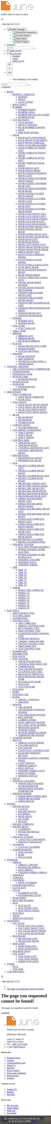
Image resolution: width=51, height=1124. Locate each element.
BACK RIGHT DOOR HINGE (32, 140)
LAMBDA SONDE (27, 720)
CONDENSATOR (21, 371)
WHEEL (16, 588)
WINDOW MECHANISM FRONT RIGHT (30, 299)
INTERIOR (12, 860)
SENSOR (16, 704)
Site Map (11, 1094)
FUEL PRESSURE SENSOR (31, 715)
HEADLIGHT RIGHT (28, 941)
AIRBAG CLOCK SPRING (31, 743)
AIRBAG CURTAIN (28, 865)
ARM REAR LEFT (27, 443)
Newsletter (11, 1113)
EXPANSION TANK (22, 374)
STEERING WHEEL (28, 565)
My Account (12, 1105)
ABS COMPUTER (27, 623)
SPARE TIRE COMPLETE (31, 590)
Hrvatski (26, 35)
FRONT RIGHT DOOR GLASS (33, 247)
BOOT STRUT (19, 104)
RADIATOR (18, 384)
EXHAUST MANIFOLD (30, 842)
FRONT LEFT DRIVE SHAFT (32, 412)
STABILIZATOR (26, 422)
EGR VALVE (18, 656)
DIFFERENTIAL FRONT (30, 458)
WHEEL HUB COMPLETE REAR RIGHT (31, 535)
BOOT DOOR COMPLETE (31, 143)
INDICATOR (18, 943)
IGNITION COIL (20, 694)
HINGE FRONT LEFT (29, 252)
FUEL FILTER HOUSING (30, 669)
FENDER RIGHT (26, 323)
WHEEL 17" (24, 603)
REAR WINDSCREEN (29, 275)
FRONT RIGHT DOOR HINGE (33, 249)
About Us (11, 1065)
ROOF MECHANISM (22, 900)
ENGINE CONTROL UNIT (31, 643)
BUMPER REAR (26, 117)
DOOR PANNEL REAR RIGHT (33, 237)
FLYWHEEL (24, 814)
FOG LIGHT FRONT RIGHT (32, 931)
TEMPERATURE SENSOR (31, 735)
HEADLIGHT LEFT (28, 938)
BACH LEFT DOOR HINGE (32, 137)
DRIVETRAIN (14, 392)
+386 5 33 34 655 (19, 1044)
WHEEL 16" (24, 600)
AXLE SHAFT (19, 402)
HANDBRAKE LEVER (29, 895)
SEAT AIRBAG (25, 870)
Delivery (11, 1068)
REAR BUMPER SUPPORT (31, 127)
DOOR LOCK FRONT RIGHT (33, 219)
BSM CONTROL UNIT (29, 631)
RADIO (16, 697)
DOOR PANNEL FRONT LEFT (33, 226)
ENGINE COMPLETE (23, 824)
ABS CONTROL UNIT (23, 613)
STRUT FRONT (26, 432)
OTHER (11, 964)
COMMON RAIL (26, 666)
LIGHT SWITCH (26, 763)
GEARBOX (18, 844)
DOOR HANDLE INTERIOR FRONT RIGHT (32, 179)
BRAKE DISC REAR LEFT (31, 488)
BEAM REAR (25, 420)
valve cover (23, 834)
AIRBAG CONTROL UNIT (31, 626)
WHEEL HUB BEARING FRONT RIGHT (30, 505)
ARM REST (18, 875)
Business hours (13, 1058)
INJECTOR (23, 684)
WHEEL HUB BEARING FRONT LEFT (30, 500)
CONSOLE (17, 877)
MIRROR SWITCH (27, 765)
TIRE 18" (22, 582)
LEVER (16, 890)
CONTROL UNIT (20, 621)
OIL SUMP (23, 819)
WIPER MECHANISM (29, 799)
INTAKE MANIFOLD (28, 832)
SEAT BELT (18, 913)
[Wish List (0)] (8, 50)
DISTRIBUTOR (20, 654)
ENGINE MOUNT (27, 811)
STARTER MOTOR (21, 738)
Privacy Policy (13, 1070)
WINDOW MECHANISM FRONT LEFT (30, 294)
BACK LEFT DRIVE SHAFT (32, 410)
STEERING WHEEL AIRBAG (32, 872)
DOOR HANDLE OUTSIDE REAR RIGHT (31, 210)
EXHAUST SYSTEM (22, 837)
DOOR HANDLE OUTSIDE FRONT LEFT (31, 199)
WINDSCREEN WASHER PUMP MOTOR (30, 789)
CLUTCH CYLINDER (29, 847)
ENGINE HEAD (20, 827)
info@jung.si (19, 1047)
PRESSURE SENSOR (28, 727)
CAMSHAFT (24, 829)
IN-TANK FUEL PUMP (29, 682)
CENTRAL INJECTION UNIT (32, 664)
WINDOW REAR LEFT (29, 313)
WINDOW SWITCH (28, 776)
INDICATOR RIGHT (28, 949)
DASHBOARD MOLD (23, 885)
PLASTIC (17, 343)
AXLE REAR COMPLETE (31, 397)
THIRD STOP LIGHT (28, 961)
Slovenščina (31, 32)
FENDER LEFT (25, 321)
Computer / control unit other (31, 641)
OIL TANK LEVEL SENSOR (32, 725)
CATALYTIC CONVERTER (31, 839)
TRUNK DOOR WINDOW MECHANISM (31, 288)
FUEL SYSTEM (20, 659)
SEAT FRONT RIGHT (29, 910)
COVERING (18, 880)
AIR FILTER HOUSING (29, 661)
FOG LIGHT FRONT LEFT (31, 928)
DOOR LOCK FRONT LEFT (32, 214)
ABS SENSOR (25, 707)
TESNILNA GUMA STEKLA (32, 361)
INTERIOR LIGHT (21, 951)
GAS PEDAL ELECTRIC (30, 671)
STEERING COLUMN (29, 560)
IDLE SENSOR (25, 717)
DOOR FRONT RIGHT (29, 171)
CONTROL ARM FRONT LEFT (33, 448)
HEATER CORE (20, 376)
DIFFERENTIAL (20, 455)
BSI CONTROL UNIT (28, 628)
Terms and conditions (16, 1073)
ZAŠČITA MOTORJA (28, 351)
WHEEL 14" (24, 595)
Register (16, 56)
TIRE (15, 567)
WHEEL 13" (24, 593)
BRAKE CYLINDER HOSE (31, 542)
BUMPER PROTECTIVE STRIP (33, 115)
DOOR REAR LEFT (28, 239)
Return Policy (13, 1075)
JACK (15, 966)
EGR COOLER (25, 852)
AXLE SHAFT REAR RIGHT (32, 407)
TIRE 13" (22, 570)
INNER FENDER (26, 348)
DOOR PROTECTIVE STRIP (32, 346)
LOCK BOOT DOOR (28, 267)
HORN (15, 692)
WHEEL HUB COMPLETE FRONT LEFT (31, 520)
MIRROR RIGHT (26, 338)
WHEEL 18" (24, 605)
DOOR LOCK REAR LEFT (31, 221)
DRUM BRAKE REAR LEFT (32, 496)
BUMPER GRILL (26, 112)
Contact (10, 1060)
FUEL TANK (18, 326)
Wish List (11, 1110)
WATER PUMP (19, 389)
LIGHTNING (13, 921)
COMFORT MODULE (29, 638)
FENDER (17, 318)
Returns (10, 1092)
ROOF (21, 130)
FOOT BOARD (25, 122)
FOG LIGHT (18, 923)
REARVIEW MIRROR (29, 341)
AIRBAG (16, 862)
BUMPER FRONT (27, 109)
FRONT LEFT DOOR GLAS (32, 244)
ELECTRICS (13, 610)
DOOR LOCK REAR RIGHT (32, 224)
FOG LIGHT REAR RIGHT (31, 933)
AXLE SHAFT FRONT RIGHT (33, 404)
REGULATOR (25, 857)
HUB (14, 463)
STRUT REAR (25, 435)
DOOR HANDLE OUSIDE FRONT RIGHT (31, 194)
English (25, 42)
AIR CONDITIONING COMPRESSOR (31, 369)
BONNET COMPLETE (23, 94)
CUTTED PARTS (20, 120)
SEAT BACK (24, 905)
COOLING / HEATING (18, 366)
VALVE (16, 778)
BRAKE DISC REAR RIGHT (32, 491)
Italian (23, 39)
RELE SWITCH (25, 768)
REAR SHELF (19, 898)
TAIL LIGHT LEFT (27, 956)
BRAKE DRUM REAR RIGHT (33, 493)
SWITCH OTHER (26, 773)
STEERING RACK (27, 562)
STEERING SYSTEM (22, 544)
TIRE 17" (22, 580)
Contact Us (12, 1089)
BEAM (15, 415)
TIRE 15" (22, 575)
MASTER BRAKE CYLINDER (27, 539)
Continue (5, 1013)
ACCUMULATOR (21, 615)
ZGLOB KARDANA (28, 427)
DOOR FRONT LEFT (28, 168)
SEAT (15, 903)
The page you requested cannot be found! (25, 989)
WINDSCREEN (25, 364)
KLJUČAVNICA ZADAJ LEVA (33, 265)
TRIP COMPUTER (27, 646)
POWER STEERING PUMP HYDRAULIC (31, 555)
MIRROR (17, 333)
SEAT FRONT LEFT (28, 908)
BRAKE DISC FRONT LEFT (32, 483)
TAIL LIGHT (18, 954)
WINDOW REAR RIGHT (30, 315)
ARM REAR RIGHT (28, 445)
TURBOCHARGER (22, 849)
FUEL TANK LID (26, 328)
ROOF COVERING (27, 882)
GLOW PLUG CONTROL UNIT (33, 750)
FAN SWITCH (25, 748)
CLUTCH (22, 809)
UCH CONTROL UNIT (29, 649)
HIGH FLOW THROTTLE (31, 674)
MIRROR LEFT (25, 336)
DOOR (15, 135)
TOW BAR (17, 969)
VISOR (15, 916)
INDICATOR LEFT (27, 946)
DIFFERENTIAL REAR (29, 460)
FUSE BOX (18, 689)
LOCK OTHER (25, 102)
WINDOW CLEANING (23, 781)
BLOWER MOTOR (27, 379)
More (33, 1121)
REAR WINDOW (26, 356)
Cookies (10, 1078)
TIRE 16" (22, 577)
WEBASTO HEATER (22, 918)
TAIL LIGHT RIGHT (28, 959)
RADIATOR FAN (26, 387)
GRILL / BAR (19, 331)
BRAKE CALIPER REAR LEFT (33, 476)
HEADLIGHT (19, 936)
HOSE (21, 854)
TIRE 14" (22, 572)
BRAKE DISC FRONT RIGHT (33, 486)
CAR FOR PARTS (15, 971)
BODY (10, 92)
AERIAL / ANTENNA (28, 699)
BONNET (23, 97)
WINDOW (17, 354)
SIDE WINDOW (26, 359)
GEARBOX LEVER (28, 893)
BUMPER (17, 107)
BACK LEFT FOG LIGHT (30, 926)
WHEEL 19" (24, 608)
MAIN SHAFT (25, 816)
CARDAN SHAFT (21, 425)
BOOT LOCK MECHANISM (32, 145)
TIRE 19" (22, 585)
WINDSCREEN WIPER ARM (32, 796)
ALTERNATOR (20, 618)
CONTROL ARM (20, 440)
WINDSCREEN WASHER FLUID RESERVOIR (30, 784)
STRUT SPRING (26, 437)
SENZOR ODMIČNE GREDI (32, 732)
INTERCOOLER (20, 382)
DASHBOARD (19, 651)
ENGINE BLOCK (21, 806)
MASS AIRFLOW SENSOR (31, 722)
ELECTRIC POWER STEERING (34, 547)
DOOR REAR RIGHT (28, 242)
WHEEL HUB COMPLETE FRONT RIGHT (31, 525)
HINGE (21, 99)
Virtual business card (16, 1063)
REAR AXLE (24, 399)
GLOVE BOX (19, 888)
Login (15, 58)
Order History (13, 1108)
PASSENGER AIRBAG (29, 867)
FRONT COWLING (27, 125)
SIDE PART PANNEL (28, 132)
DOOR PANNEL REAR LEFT (32, 234)
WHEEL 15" (24, 598)
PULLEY (22, 821)
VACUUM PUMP (26, 687)
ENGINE (11, 804)
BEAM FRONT (25, 417)
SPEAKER (23, 702)
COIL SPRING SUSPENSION (26, 430)
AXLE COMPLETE (21, 394)
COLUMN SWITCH (28, 745)
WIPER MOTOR (26, 801)
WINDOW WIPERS (21, 793)
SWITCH (16, 740)
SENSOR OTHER (26, 730)
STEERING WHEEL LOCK (31, 771)
